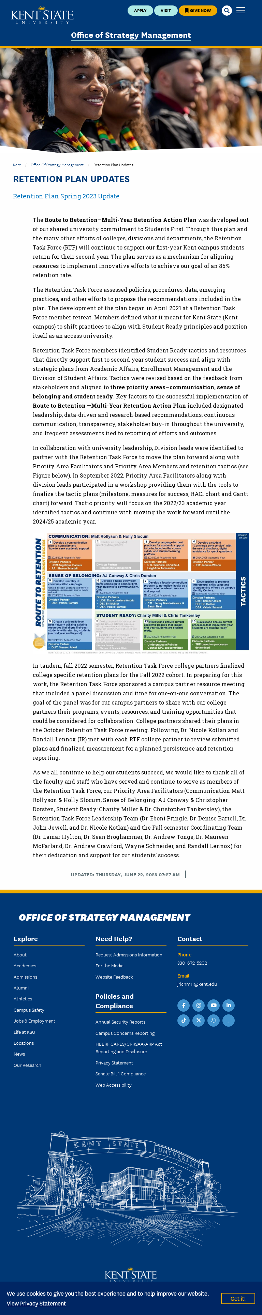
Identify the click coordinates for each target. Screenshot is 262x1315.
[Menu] (240, 10)
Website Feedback (114, 976)
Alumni (21, 987)
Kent (17, 164)
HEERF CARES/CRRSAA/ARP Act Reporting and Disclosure (129, 1047)
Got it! (238, 1298)
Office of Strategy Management (131, 34)
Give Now (200, 10)
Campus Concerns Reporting (125, 1033)
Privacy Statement (114, 1062)
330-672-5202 (192, 962)
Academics (25, 965)
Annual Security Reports (120, 1021)
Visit (166, 10)
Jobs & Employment (34, 1020)
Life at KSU (24, 1032)
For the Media (109, 965)
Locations (24, 1042)
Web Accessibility (114, 1084)
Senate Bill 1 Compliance (121, 1073)
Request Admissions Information (129, 954)
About (20, 954)
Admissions (25, 976)
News (19, 1053)
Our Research (27, 1065)
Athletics (23, 998)
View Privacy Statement (36, 1303)
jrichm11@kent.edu (197, 983)
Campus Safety (29, 1009)
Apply (140, 10)
